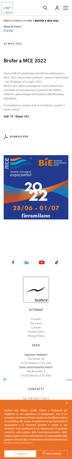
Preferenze (53, 453)
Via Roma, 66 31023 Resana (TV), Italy (36, 361)
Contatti (36, 327)
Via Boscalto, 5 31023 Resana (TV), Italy (36, 373)
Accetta (21, 453)
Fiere (29, 20)
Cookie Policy (36, 331)
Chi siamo (36, 323)
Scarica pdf (19, 136)
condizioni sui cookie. (49, 432)
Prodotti (36, 319)
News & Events (13, 20)
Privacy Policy (36, 336)
